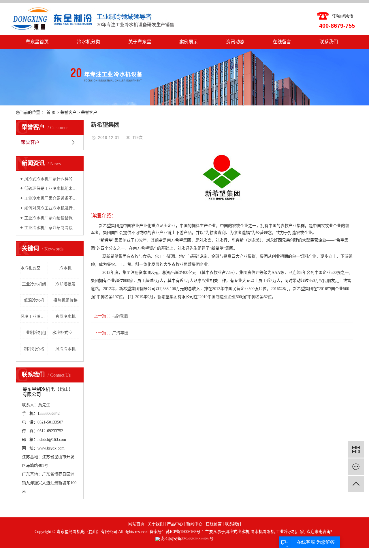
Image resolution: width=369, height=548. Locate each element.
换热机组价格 (65, 300)
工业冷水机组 (34, 284)
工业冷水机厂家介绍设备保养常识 (51, 218)
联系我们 (328, 41)
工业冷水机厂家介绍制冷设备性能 (51, 228)
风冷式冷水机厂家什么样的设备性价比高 (51, 179)
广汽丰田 (120, 333)
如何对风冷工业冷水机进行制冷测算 (51, 208)
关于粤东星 (139, 41)
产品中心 (175, 524)
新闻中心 (194, 524)
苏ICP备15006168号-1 (185, 532)
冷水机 (65, 268)
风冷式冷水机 (237, 532)
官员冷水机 (65, 316)
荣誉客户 (68, 112)
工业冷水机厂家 (290, 532)
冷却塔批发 (65, 284)
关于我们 (156, 524)
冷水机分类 (88, 41)
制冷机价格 (34, 349)
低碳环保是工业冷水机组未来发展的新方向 (51, 188)
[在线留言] (356, 466)
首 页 (51, 112)
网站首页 (136, 524)
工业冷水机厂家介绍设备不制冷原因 (51, 198)
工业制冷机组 (34, 332)
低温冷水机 (34, 300)
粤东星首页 (37, 41)
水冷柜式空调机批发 (66, 332)
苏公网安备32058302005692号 (187, 538)
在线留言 (282, 41)
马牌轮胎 (120, 316)
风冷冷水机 (65, 349)
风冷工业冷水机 (34, 316)
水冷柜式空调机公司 (34, 268)
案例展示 (188, 41)
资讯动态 (235, 41)
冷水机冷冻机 (263, 532)
